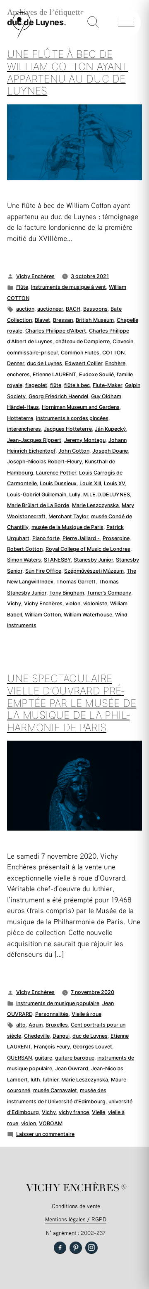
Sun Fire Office (43, 571)
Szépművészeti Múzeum (94, 571)
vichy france (74, 1112)
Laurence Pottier (56, 473)
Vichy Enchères (35, 276)
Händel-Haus (23, 407)
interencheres (24, 429)
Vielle (98, 1112)
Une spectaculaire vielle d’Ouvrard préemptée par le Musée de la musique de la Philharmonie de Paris (71, 703)
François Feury (52, 1046)
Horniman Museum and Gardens (81, 407)
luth (35, 1080)
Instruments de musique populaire (57, 1003)
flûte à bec (77, 385)
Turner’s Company (109, 593)
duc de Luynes (44, 363)
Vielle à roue (86, 1014)
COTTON (113, 352)
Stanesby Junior (93, 560)
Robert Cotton (25, 549)
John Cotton (73, 451)
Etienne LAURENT (54, 374)
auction (25, 309)
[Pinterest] (76, 1248)
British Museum (95, 320)
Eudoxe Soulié (96, 374)
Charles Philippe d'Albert (55, 331)
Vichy (14, 603)
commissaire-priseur (32, 352)
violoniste (95, 603)
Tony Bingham (66, 593)
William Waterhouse (88, 614)
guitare (43, 1058)
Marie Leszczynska (95, 505)
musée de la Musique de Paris (67, 527)
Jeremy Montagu (85, 440)
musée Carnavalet (55, 1090)
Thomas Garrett (76, 581)
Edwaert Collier (83, 363)
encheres (18, 374)
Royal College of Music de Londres (88, 549)
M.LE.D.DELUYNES (106, 494)
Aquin (36, 1025)
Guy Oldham (106, 396)
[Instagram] (91, 1248)
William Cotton (43, 614)
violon (72, 603)
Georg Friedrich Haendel (58, 396)
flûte (55, 385)
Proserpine (116, 538)
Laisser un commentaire (45, 1134)
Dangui (61, 1036)
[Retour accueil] (21, 35)
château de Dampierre (82, 341)
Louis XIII (90, 483)
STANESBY (57, 560)
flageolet (36, 385)
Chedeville (37, 1036)
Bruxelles (57, 1025)
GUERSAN (19, 1058)
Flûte (22, 287)
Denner (15, 363)
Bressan (63, 320)
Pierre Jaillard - (81, 538)
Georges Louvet (92, 1046)
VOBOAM (50, 1123)
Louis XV (114, 483)
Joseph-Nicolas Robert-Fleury (44, 461)
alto (21, 1025)
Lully (74, 494)
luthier (50, 1080)
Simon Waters (24, 560)
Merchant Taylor (68, 516)
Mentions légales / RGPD (75, 1219)
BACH (73, 309)
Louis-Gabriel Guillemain (36, 494)
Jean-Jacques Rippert (34, 440)
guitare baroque (74, 1058)
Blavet (42, 320)
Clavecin (123, 341)
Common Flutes (80, 352)
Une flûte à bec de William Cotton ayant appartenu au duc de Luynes (67, 72)
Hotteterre (20, 418)
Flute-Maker (107, 385)
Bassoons (95, 309)
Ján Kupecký (110, 429)
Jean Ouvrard (71, 1068)
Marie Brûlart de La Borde (38, 505)
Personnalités (52, 1014)
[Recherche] (93, 22)
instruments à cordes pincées (72, 418)
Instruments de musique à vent (68, 287)
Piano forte (46, 538)
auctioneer (50, 309)
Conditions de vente (76, 1205)
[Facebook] (60, 1248)
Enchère (115, 363)
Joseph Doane (110, 451)
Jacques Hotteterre (68, 429)
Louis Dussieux (58, 483)
